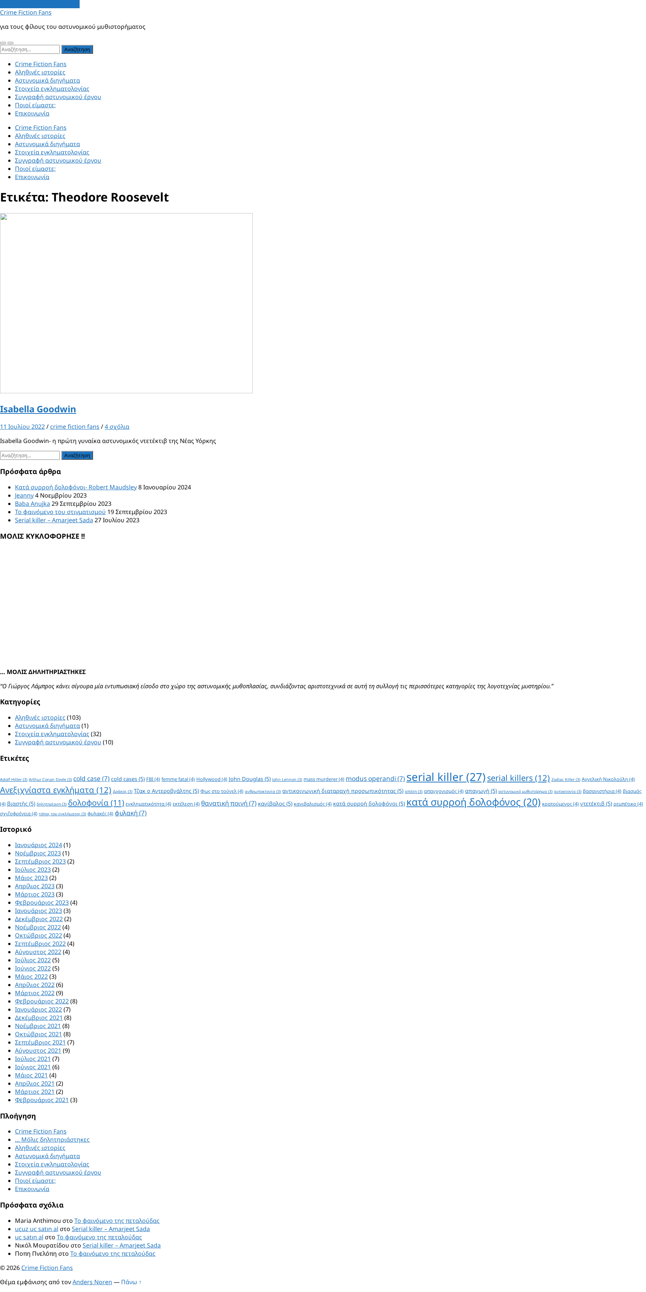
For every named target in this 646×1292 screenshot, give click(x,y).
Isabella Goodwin (38, 409)
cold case (91, 778)
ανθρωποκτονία (263, 791)
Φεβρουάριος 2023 (42, 902)
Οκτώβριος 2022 (38, 935)
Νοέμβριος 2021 (38, 1026)
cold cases (128, 778)
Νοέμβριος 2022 (38, 927)
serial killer (446, 776)
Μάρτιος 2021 (35, 1092)
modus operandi (375, 778)
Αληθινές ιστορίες (40, 72)
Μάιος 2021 (31, 1075)
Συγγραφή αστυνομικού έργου (58, 97)
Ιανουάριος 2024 (38, 845)
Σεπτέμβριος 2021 (40, 1042)
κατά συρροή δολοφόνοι (369, 803)
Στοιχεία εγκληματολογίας (52, 88)
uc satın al (29, 1237)
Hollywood (211, 779)
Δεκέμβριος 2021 (39, 1017)
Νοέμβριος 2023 (38, 853)
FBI (153, 779)
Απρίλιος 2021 (35, 1083)
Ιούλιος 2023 (33, 869)
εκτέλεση (186, 803)
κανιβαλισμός (313, 803)
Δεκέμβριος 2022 (39, 919)
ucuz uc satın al (36, 1229)
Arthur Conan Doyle (50, 779)
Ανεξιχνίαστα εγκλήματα (55, 789)
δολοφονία (96, 802)
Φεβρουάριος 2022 (42, 1001)
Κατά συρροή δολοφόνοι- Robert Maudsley (76, 487)
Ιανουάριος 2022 (38, 1009)
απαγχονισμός (444, 791)
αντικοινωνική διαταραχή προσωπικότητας (342, 790)
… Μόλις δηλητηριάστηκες (52, 1139)
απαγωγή (481, 790)
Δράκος (122, 791)
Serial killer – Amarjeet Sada (54, 520)
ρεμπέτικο (628, 803)
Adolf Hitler (13, 779)
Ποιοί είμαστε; (35, 105)
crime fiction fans (74, 426)
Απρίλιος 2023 (35, 886)
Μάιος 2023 (31, 878)
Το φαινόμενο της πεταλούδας (117, 1220)
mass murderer (324, 779)
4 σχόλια (117, 426)
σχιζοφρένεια (18, 813)
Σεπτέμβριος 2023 (40, 861)
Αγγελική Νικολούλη (608, 779)
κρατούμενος (560, 803)
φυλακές (100, 813)
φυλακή (131, 813)
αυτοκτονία (567, 791)
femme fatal (178, 779)
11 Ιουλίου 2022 (22, 426)
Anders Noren (92, 1282)
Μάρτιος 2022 (35, 993)
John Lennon (287, 779)
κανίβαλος (275, 803)
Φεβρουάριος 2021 (42, 1100)
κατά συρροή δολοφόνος (473, 802)
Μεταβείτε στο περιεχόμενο (40, 4)
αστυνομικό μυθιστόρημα (525, 791)
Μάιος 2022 (31, 976)
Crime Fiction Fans (26, 12)
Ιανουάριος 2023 (38, 911)
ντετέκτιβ (596, 803)
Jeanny (24, 495)
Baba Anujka (32, 503)
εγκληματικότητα (148, 803)
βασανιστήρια (602, 791)
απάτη (413, 791)
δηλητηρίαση (52, 804)
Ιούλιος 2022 (33, 960)
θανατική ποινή (228, 803)
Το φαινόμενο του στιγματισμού (60, 512)
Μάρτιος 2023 (35, 894)
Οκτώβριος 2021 (38, 1034)
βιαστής (21, 803)
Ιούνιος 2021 (33, 1067)
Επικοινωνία (32, 113)
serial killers (518, 777)
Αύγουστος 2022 (38, 952)
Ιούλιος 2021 (33, 1059)
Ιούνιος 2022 (33, 968)
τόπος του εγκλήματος (62, 813)
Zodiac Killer (565, 779)
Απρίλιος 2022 (35, 985)
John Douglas (250, 778)
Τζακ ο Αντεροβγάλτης (166, 790)
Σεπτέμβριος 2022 (40, 943)
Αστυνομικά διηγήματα (47, 80)
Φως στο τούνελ (221, 791)
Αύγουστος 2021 (38, 1050)
